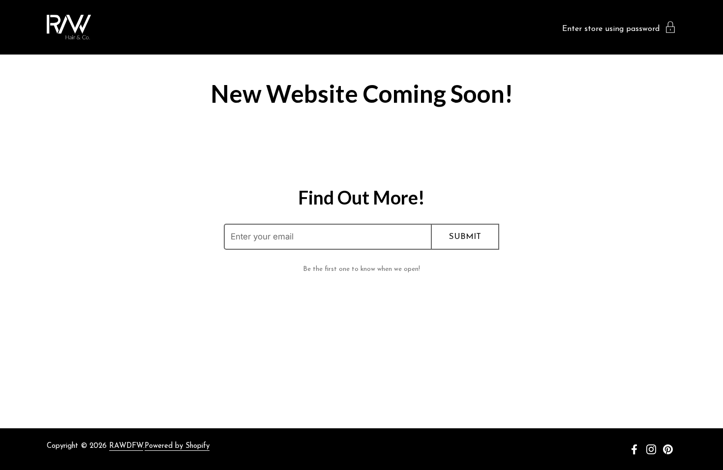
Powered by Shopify (177, 446)
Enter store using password (611, 29)
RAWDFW (126, 446)
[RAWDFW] (69, 27)
